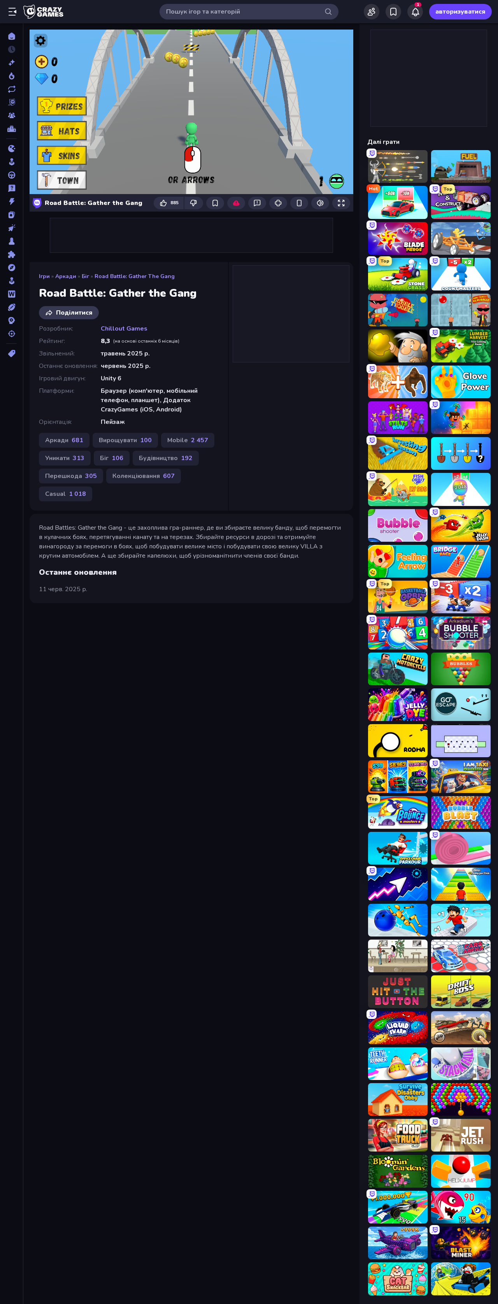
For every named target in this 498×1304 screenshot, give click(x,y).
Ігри (44, 276)
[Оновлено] (11, 89)
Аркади (65, 276)
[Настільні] (11, 241)
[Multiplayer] (11, 115)
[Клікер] (11, 228)
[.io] (11, 148)
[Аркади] (11, 161)
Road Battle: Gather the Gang (135, 276)
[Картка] (11, 214)
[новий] (11, 62)
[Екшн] (11, 201)
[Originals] (11, 102)
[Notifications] (415, 11)
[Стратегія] (11, 320)
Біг (85, 276)
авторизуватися (460, 11)
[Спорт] (11, 307)
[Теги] (11, 353)
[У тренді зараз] (11, 75)
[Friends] (371, 11)
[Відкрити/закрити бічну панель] (12, 11)
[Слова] (11, 294)
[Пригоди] (11, 267)
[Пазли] (11, 254)
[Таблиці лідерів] (11, 128)
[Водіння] (11, 175)
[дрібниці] (11, 188)
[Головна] (11, 36)
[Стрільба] (11, 333)
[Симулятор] (11, 280)
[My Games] (393, 11)
